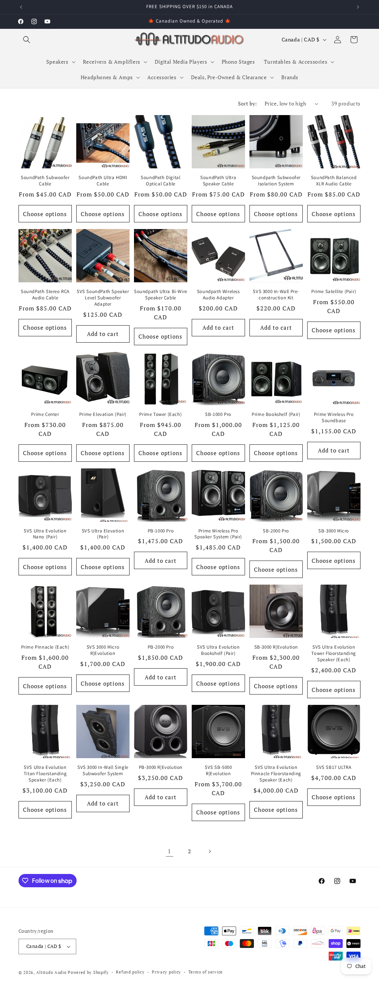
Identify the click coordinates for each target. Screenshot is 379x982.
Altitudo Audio (51, 972)
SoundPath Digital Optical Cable (160, 181)
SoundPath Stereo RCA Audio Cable (45, 295)
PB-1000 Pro (161, 531)
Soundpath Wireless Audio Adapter (218, 295)
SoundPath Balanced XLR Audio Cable (334, 181)
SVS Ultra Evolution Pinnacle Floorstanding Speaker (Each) (276, 773)
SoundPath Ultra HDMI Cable (102, 181)
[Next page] (209, 851)
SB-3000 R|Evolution (276, 647)
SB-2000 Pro (276, 531)
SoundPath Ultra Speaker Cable (218, 181)
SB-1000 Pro (218, 414)
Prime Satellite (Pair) (333, 292)
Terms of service (205, 972)
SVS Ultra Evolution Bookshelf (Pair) (218, 650)
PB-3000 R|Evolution (160, 767)
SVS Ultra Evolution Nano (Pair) (45, 534)
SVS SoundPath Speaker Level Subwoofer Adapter (103, 298)
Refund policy (130, 972)
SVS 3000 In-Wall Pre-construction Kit (276, 295)
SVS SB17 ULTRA (333, 767)
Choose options (45, 214)
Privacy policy (166, 972)
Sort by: (247, 103)
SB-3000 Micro (333, 531)
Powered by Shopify (88, 972)
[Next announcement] (358, 7)
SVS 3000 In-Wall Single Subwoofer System (102, 770)
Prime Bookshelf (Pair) (276, 414)
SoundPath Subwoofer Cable (45, 181)
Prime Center (45, 414)
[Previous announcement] (21, 7)
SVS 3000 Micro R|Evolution (103, 650)
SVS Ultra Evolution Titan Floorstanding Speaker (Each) (45, 773)
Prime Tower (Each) (160, 414)
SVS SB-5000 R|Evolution (218, 770)
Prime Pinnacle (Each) (45, 647)
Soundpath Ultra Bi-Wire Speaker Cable (160, 295)
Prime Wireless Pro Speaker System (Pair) (218, 534)
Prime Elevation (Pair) (103, 414)
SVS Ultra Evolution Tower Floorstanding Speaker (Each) (333, 653)
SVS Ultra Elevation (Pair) (103, 534)
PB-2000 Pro (161, 647)
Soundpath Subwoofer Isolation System (276, 181)
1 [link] (169, 851)
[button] (27, 39)
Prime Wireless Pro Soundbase (334, 417)
